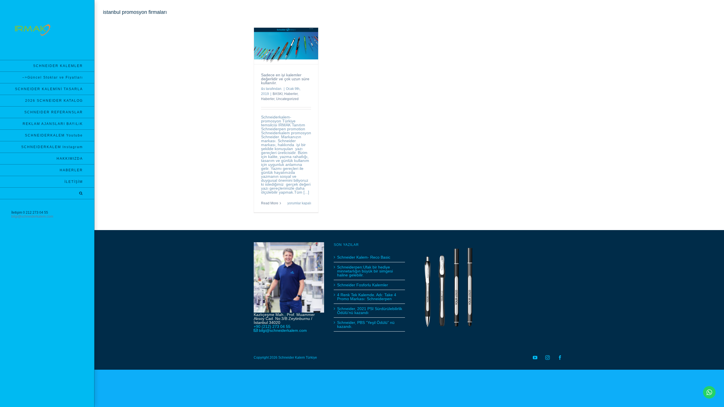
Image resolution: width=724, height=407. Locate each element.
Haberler (291, 94)
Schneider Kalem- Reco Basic (363, 257)
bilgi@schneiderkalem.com (32, 216)
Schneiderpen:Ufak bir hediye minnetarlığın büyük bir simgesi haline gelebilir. (365, 271)
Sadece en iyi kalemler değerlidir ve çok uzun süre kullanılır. (285, 79)
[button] (47, 193)
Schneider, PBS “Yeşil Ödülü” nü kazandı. (366, 324)
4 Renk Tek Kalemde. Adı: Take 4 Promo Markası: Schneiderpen (366, 297)
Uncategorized (287, 99)
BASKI (278, 94)
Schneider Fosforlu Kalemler (362, 285)
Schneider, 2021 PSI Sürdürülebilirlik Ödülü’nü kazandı (369, 311)
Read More (269, 203)
